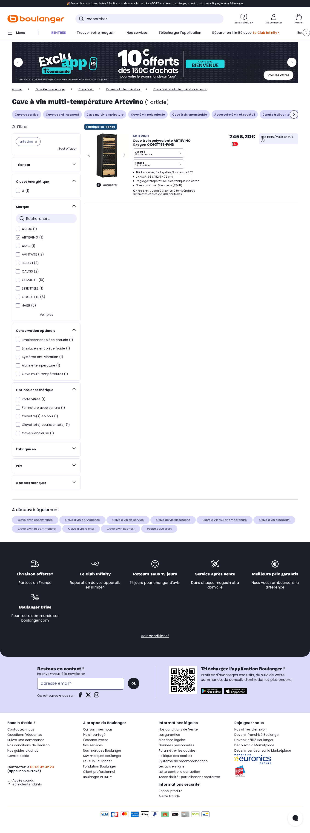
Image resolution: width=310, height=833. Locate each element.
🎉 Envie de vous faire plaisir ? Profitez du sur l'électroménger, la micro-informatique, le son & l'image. (155, 3)
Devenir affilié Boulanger (253, 740)
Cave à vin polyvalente (148, 115)
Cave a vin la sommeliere (37, 528)
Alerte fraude (169, 796)
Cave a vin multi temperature (224, 520)
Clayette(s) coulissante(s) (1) (46, 424)
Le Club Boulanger (97, 761)
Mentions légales (172, 740)
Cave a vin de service (128, 520)
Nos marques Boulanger (102, 750)
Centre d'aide (18, 755)
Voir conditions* (155, 636)
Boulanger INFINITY (97, 777)
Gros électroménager (50, 89)
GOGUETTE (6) (33, 297)
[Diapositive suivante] (294, 114)
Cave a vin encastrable (35, 520)
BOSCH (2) (30, 263)
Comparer (110, 185)
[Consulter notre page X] (88, 696)
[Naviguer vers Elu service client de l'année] (268, 771)
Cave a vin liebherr (121, 528)
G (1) (25, 190)
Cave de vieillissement (62, 115)
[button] (306, 32)
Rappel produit (170, 791)
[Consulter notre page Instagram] (96, 696)
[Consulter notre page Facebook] (80, 696)
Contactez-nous (20, 729)
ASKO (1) (28, 246)
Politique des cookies (175, 755)
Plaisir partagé (94, 734)
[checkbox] (18, 191)
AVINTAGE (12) (33, 254)
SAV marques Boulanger (102, 755)
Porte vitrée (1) (34, 399)
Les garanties (169, 734)
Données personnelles (176, 745)
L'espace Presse (95, 740)
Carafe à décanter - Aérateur (284, 115)
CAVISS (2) (30, 271)
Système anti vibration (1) (42, 357)
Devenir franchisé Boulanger (257, 734)
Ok (133, 683)
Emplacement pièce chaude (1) (47, 340)
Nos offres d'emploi (249, 729)
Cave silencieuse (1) (38, 433)
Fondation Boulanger (99, 766)
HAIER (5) (29, 305)
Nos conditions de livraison (28, 745)
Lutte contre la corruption (179, 771)
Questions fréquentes (25, 734)
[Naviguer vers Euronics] (268, 759)
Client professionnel (99, 771)
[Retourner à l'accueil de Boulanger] (35, 19)
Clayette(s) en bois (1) (40, 416)
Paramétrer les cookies (177, 750)
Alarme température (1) (41, 365)
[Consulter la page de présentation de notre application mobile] (211, 691)
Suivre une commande (25, 740)
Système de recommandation (183, 761)
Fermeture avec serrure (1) (43, 407)
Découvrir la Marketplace (254, 745)
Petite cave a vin (159, 528)
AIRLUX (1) (29, 229)
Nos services (93, 745)
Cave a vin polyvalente (82, 520)
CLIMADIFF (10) (33, 280)
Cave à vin (86, 89)
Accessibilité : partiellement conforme (189, 777)
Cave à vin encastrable (189, 115)
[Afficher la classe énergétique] (235, 144)
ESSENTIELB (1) (32, 288)
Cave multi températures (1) (45, 374)
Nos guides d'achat (22, 750)
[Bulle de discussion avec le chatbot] (295, 818)
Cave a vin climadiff (274, 520)
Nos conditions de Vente (178, 729)
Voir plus (46, 314)
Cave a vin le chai (81, 528)
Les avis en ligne (171, 766)
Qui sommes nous (97, 729)
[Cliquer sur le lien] (155, 62)
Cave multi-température (123, 89)
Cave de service (26, 115)
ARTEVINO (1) (32, 237)
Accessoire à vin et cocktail (234, 115)
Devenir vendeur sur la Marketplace (262, 750)
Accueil (17, 89)
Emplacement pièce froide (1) (46, 348)
